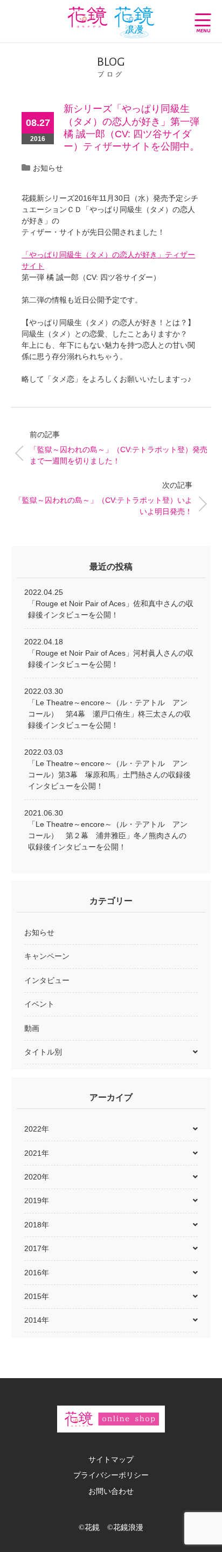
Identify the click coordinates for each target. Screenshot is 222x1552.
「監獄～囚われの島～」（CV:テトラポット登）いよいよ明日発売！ (103, 498)
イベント (39, 1004)
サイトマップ (111, 1459)
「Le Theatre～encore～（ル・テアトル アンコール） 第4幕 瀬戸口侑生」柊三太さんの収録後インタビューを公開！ (109, 713)
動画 (31, 1028)
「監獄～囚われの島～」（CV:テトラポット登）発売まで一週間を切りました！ (118, 447)
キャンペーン (47, 956)
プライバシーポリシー (111, 1475)
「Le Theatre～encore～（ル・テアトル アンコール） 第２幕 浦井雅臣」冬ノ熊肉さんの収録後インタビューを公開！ (108, 835)
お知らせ (48, 168)
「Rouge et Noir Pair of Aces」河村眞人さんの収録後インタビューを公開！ (110, 659)
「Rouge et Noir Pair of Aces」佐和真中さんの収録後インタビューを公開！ (110, 609)
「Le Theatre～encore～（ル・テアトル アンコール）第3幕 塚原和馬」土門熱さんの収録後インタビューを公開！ (109, 774)
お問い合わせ (111, 1491)
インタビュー (47, 980)
